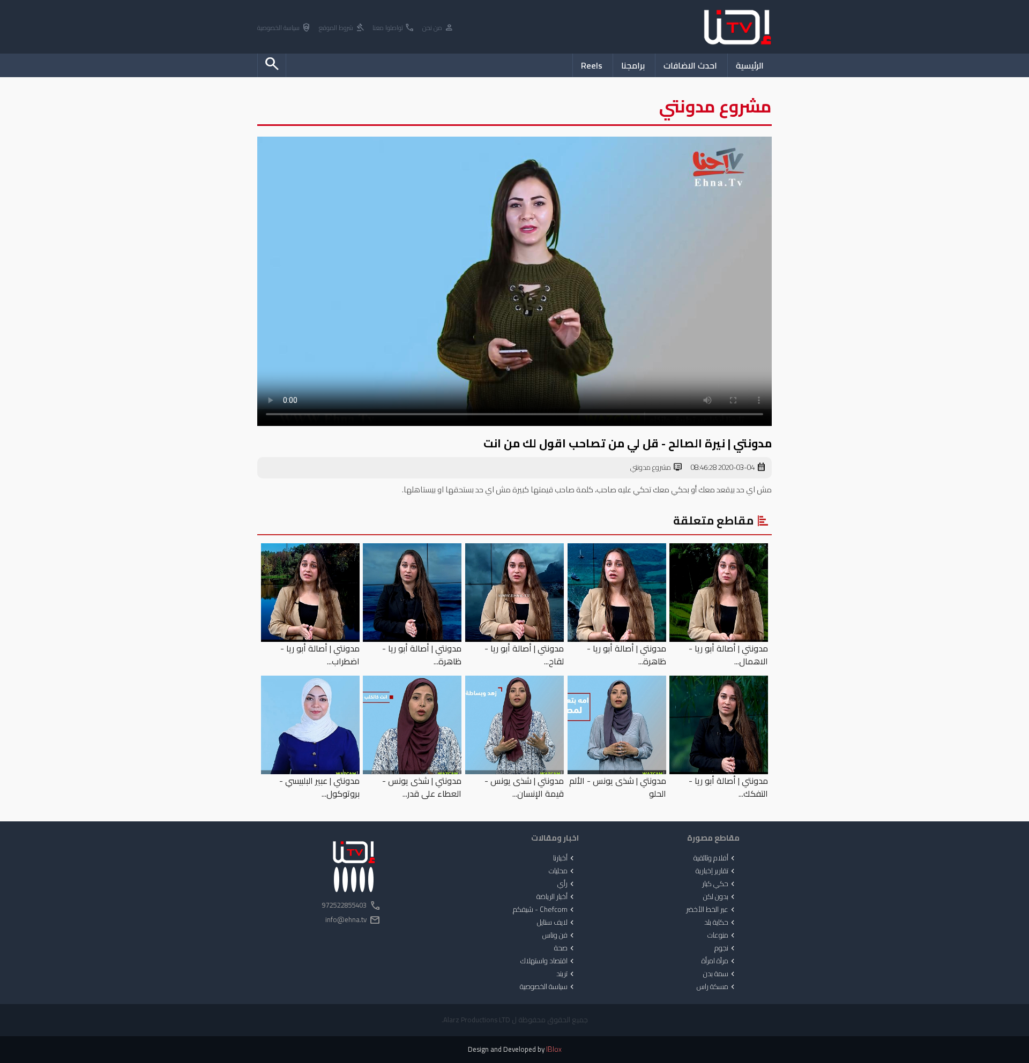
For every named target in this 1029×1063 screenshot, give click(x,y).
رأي (566, 884)
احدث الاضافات (690, 65)
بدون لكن (720, 896)
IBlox (554, 1049)
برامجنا (633, 65)
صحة (565, 948)
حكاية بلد (720, 922)
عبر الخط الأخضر (711, 909)
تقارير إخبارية (716, 871)
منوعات (722, 935)
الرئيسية (750, 65)
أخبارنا (564, 858)
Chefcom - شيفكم (544, 909)
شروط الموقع (342, 28)
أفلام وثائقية (715, 858)
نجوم (725, 948)
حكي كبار (719, 884)
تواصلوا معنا (393, 28)
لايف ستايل (556, 922)
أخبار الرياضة (556, 896)
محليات (562, 871)
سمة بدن (720, 974)
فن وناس (559, 935)
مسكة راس (717, 986)
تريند (566, 974)
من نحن (438, 28)
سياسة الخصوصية (284, 28)
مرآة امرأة (719, 961)
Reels (591, 65)
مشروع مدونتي (656, 467)
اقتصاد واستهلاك (548, 961)
